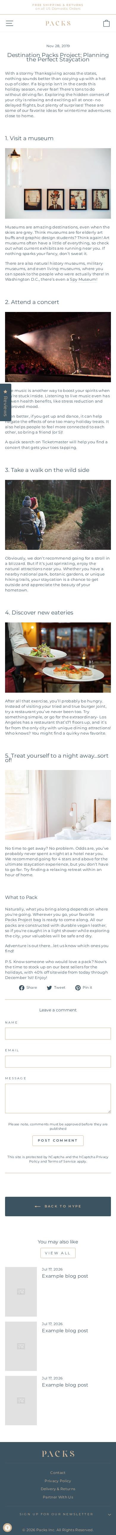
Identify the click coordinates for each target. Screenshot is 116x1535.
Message (16, 1078)
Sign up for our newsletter (56, 1514)
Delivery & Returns (58, 1489)
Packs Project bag (23, 920)
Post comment (58, 1140)
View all (58, 1253)
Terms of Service (62, 1161)
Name (11, 1022)
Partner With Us (58, 1497)
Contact (57, 1472)
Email (12, 1050)
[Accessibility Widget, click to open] (7, 1527)
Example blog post (65, 1276)
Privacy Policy (58, 1481)
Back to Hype (62, 1206)
